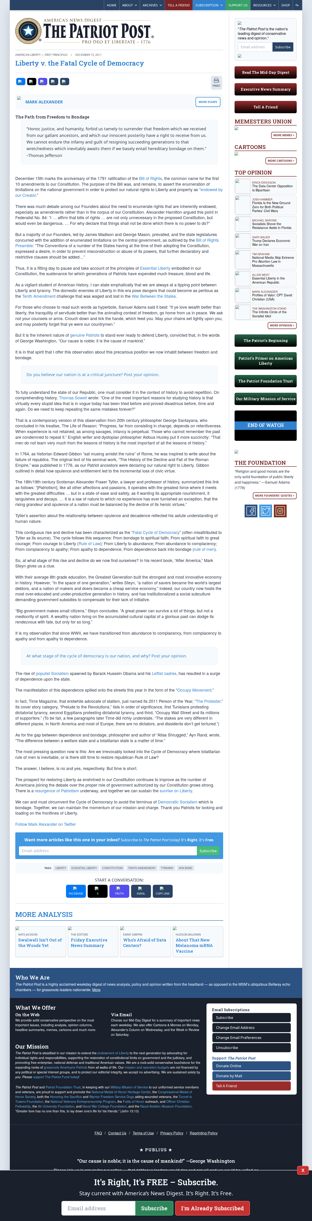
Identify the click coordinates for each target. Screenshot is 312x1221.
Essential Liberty (155, 268)
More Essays (208, 102)
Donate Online (228, 1065)
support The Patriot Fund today (55, 1077)
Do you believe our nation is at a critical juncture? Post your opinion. (92, 374)
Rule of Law (89, 543)
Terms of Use (143, 1133)
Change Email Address (235, 1027)
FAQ (98, 1133)
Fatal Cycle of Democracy (156, 532)
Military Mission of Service (129, 1087)
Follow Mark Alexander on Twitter (45, 824)
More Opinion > (282, 325)
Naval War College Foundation (104, 1106)
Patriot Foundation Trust (63, 1087)
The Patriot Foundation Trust (265, 381)
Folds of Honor (133, 1101)
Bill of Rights (150, 178)
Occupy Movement (194, 690)
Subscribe (208, 850)
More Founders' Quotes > (274, 496)
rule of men (204, 549)
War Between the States (154, 296)
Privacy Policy (171, 1133)
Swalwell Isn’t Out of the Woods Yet (40, 942)
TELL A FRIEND (179, 5)
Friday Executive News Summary (89, 942)
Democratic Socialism (177, 802)
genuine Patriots (85, 335)
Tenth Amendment (39, 296)
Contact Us (117, 1133)
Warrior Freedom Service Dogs (111, 1096)
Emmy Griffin (132, 934)
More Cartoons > (281, 161)
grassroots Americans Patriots (65, 1067)
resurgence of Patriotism (57, 790)
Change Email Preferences (239, 1037)
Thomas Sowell (73, 397)
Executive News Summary (266, 89)
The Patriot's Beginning (266, 340)
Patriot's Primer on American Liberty (265, 361)
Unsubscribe (227, 1047)
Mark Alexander (44, 102)
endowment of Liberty (113, 1053)
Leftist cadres (164, 673)
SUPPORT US (238, 5)
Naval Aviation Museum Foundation (166, 1106)
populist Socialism (52, 673)
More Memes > (283, 135)
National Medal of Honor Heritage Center (121, 1092)
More (96, 989)
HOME (111, 5)
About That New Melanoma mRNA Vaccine (194, 945)
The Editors (79, 934)
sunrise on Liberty (176, 790)
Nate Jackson (27, 934)
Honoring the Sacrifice (66, 1096)
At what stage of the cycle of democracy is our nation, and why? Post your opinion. (106, 656)
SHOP (285, 5)
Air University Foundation (56, 1106)
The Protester (208, 701)
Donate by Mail (229, 1075)
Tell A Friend (266, 107)
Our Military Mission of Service (266, 398)
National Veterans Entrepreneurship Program (83, 1101)
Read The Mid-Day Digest (265, 72)
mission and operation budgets (147, 1067)
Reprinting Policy (204, 1133)
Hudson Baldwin (188, 934)
